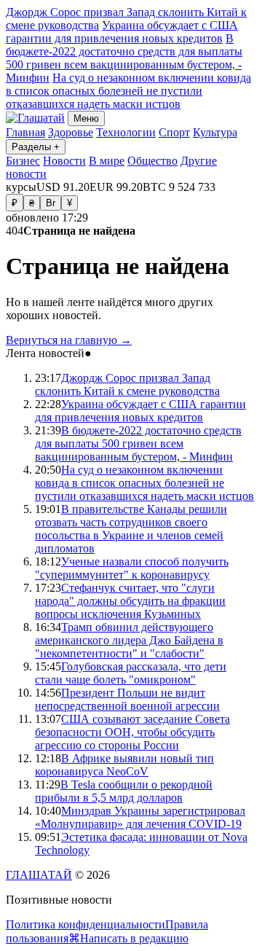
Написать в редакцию (134, 938)
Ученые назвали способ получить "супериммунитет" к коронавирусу (132, 568)
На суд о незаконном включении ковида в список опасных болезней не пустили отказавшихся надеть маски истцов (128, 90)
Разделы (36, 146)
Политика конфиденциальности (85, 924)
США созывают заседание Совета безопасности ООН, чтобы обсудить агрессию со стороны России (132, 732)
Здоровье (70, 132)
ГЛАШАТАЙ (39, 875)
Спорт (174, 132)
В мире (106, 160)
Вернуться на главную (69, 340)
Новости (64, 160)
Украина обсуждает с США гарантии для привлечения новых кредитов (122, 31)
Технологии (126, 132)
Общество (152, 160)
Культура (215, 132)
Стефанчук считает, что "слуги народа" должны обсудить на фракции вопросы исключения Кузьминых (130, 601)
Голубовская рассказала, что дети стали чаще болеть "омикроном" (130, 673)
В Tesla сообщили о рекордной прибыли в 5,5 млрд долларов (124, 791)
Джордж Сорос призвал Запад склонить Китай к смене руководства (127, 384)
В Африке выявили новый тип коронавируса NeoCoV (124, 765)
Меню (86, 118)
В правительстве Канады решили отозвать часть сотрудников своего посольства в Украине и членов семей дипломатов (131, 529)
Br (50, 202)
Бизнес (23, 160)
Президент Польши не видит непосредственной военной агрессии (127, 699)
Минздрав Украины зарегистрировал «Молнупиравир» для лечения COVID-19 (140, 817)
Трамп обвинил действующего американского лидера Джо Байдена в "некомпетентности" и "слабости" (129, 640)
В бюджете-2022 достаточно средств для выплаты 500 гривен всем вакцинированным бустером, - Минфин (124, 58)
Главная (25, 132)
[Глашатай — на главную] (35, 117)
